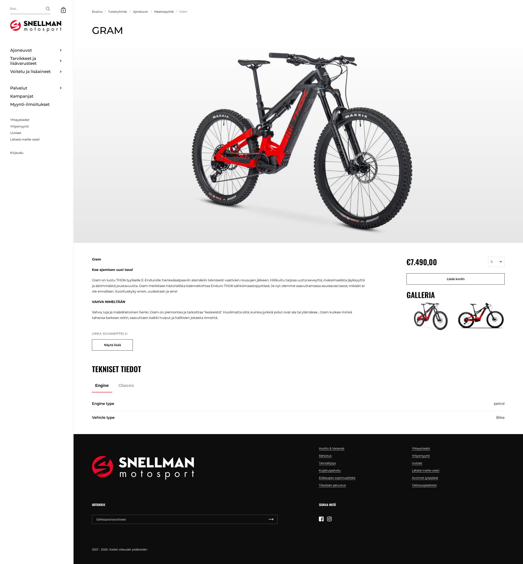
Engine (102, 385)
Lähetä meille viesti (425, 470)
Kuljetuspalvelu (330, 470)
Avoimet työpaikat (425, 478)
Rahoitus (325, 456)
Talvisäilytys (327, 463)
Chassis (126, 385)
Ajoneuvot (140, 11)
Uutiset (417, 463)
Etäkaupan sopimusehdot (337, 478)
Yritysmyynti (421, 456)
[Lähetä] (48, 9)
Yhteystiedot (421, 448)
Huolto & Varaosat (331, 448)
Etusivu (97, 11)
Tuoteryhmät (117, 11)
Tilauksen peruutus (332, 485)
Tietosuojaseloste (424, 485)
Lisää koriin (456, 279)
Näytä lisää (112, 345)
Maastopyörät (164, 11)
